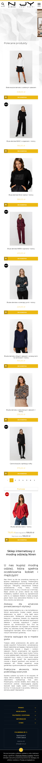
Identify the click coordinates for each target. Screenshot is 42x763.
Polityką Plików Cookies (24, 755)
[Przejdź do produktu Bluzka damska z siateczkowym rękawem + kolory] (21, 390)
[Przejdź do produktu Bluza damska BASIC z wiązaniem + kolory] (21, 121)
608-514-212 (21, 741)
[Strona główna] (21, 4)
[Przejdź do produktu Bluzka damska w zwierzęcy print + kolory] (21, 282)
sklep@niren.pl (21, 744)
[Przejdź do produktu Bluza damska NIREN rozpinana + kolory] (21, 229)
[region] (21, 23)
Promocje (21, 489)
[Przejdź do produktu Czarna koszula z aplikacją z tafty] (21, 444)
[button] (2, 23)
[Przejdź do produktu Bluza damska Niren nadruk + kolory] (21, 175)
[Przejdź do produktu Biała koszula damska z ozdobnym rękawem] (21, 67)
